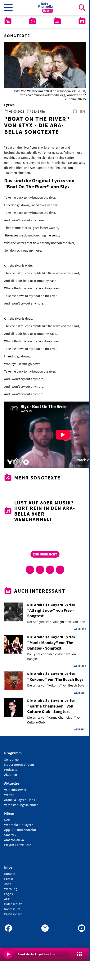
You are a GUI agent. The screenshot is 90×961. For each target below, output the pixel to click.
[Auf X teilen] (40, 570)
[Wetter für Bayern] (8, 21)
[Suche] (82, 7)
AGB (7, 899)
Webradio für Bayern (18, 825)
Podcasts (10, 769)
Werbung (10, 889)
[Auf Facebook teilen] (30, 570)
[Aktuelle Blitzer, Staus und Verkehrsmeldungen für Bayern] (57, 21)
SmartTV (10, 835)
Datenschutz (13, 904)
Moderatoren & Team (19, 764)
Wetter (9, 795)
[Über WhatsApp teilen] (50, 570)
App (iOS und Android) (20, 830)
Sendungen (12, 759)
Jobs (7, 884)
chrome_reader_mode (82, 111)
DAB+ (8, 820)
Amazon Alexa (14, 840)
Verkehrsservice (15, 790)
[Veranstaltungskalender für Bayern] (82, 21)
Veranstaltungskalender (21, 805)
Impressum (12, 909)
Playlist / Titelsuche (17, 845)
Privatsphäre (13, 914)
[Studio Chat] (32, 21)
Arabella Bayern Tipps (19, 800)
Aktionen (10, 774)
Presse (9, 879)
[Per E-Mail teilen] (60, 570)
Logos (8, 894)
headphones (74, 111)
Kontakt (9, 874)
